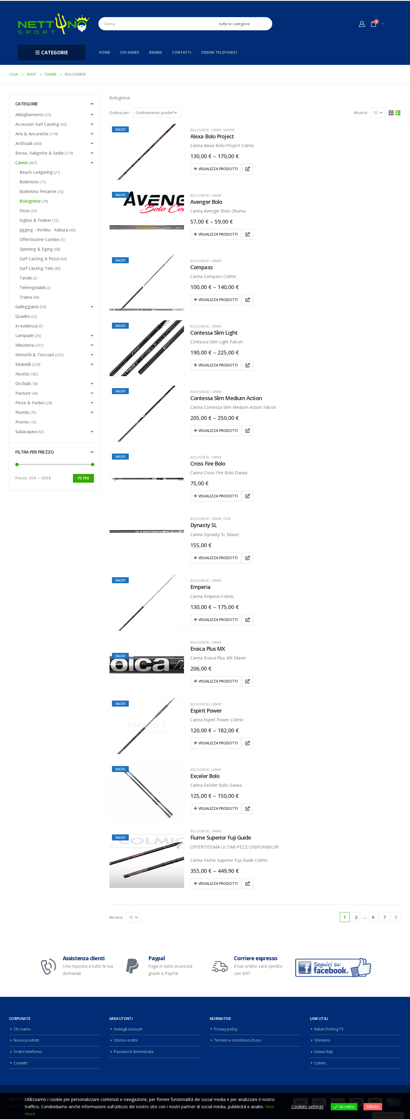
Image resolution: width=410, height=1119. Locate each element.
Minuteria (24, 345)
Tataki (26, 278)
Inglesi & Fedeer (35, 220)
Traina (26, 297)
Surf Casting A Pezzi (39, 258)
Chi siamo (129, 52)
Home (104, 52)
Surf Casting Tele (36, 268)
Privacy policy (225, 1029)
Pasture (23, 393)
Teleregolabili (33, 287)
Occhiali (22, 383)
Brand (155, 52)
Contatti (181, 52)
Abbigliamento (29, 114)
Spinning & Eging (36, 249)
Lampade (24, 335)
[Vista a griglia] (391, 113)
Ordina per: (119, 112)
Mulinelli (23, 364)
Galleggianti (27, 306)
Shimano (322, 1040)
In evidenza (26, 326)
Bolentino (29, 182)
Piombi (22, 412)
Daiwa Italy (323, 1051)
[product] (147, 531)
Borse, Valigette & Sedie (39, 153)
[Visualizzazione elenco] (398, 113)
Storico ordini (126, 1040)
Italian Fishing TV (329, 1029)
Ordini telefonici (219, 52)
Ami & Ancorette (31, 134)
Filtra (83, 478)
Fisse (227, 519)
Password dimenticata (133, 1051)
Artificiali (23, 143)
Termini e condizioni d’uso (237, 1040)
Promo (22, 422)
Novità (228, 130)
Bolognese (199, 130)
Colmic (320, 1063)
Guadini (22, 316)
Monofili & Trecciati (34, 354)
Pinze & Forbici (30, 403)
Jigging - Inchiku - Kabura (44, 230)
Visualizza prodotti (218, 168)
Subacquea (26, 431)
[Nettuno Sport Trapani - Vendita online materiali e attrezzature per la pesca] (53, 23)
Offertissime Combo (39, 239)
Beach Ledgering (36, 172)
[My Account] (362, 23)
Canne (216, 130)
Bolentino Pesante (38, 191)
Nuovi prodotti (26, 1040)
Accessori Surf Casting (37, 124)
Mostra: (361, 112)
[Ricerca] (263, 23)
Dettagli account (128, 1029)
